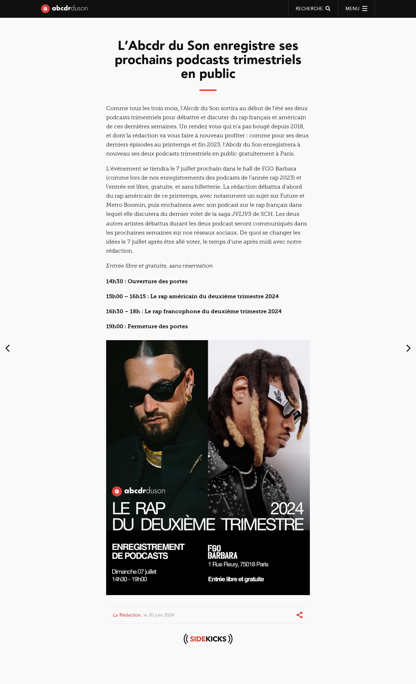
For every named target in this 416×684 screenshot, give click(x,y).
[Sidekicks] (208, 639)
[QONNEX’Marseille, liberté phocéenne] (7, 349)
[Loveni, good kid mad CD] (408, 349)
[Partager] (300, 615)
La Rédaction (127, 615)
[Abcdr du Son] (64, 10)
